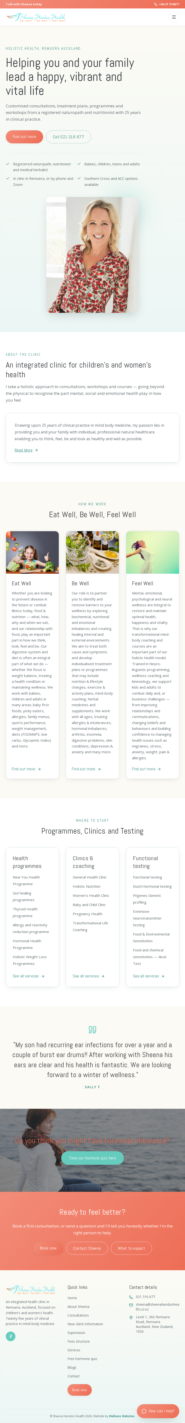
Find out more (24, 136)
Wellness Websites (121, 1416)
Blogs (71, 1367)
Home (72, 1298)
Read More (24, 450)
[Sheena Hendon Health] (85, 17)
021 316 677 (145, 1296)
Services (73, 1350)
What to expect (131, 1248)
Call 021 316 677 (68, 137)
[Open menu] (174, 17)
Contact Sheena (87, 1248)
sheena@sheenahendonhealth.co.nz (157, 1306)
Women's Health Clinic (91, 895)
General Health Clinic (90, 877)
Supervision (76, 1332)
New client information (85, 1324)
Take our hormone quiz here (92, 1158)
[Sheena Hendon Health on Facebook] (10, 1336)
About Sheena (78, 1306)
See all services (26, 976)
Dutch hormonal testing (152, 886)
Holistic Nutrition (86, 886)
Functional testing (147, 877)
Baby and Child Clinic (89, 904)
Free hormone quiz (82, 1358)
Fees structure (78, 1341)
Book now (48, 1248)
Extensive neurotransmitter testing (147, 918)
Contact (73, 1376)
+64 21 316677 (169, 4)
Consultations (78, 1315)
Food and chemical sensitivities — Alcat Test (149, 957)
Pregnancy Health (87, 913)
